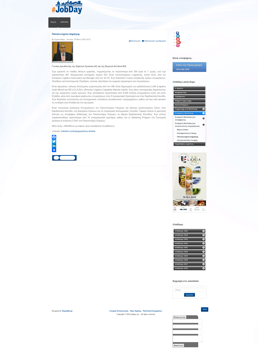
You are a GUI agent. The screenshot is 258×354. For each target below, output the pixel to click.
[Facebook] (109, 137)
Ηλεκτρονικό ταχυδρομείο (155, 41)
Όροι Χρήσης (135, 311)
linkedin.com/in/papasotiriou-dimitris (78, 131)
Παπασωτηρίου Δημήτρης (66, 34)
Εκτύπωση (135, 41)
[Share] (109, 150)
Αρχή (205, 309)
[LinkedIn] (109, 146)
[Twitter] (109, 141)
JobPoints (64, 22)
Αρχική (53, 22)
